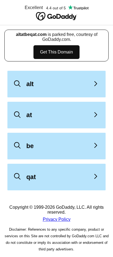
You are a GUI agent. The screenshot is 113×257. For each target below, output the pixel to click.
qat (31, 176)
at (29, 114)
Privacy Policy (56, 219)
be (30, 145)
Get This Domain (56, 52)
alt (30, 83)
